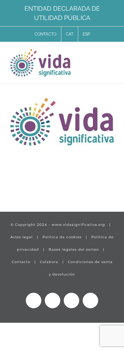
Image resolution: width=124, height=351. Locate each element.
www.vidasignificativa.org (78, 224)
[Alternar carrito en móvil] (98, 55)
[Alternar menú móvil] (111, 55)
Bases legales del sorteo (74, 249)
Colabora (49, 262)
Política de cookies (62, 237)
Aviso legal (21, 237)
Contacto (21, 262)
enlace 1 (22, 185)
